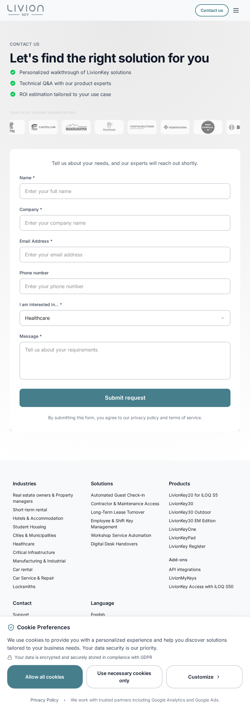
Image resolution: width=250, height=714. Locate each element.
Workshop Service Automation (121, 535)
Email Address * (36, 241)
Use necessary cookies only (124, 677)
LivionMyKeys (182, 577)
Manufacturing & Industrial (39, 560)
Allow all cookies (44, 677)
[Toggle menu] (236, 10)
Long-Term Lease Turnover (118, 512)
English (98, 614)
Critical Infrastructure (34, 552)
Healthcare (23, 543)
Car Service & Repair (33, 577)
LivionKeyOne (182, 529)
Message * (31, 336)
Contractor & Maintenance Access (125, 503)
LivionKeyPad (182, 537)
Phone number (34, 272)
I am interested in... (41, 304)
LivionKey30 (181, 503)
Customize (200, 677)
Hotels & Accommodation (38, 518)
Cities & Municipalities (34, 535)
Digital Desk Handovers (114, 543)
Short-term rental (30, 509)
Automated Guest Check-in (118, 495)
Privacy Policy (44, 699)
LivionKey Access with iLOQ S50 (201, 586)
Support (21, 614)
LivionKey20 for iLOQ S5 (193, 495)
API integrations (185, 569)
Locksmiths (24, 586)
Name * (27, 177)
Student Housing (29, 526)
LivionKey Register (187, 546)
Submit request (125, 397)
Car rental (22, 569)
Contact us (212, 10)
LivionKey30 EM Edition (192, 520)
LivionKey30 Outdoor (190, 512)
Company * (31, 209)
